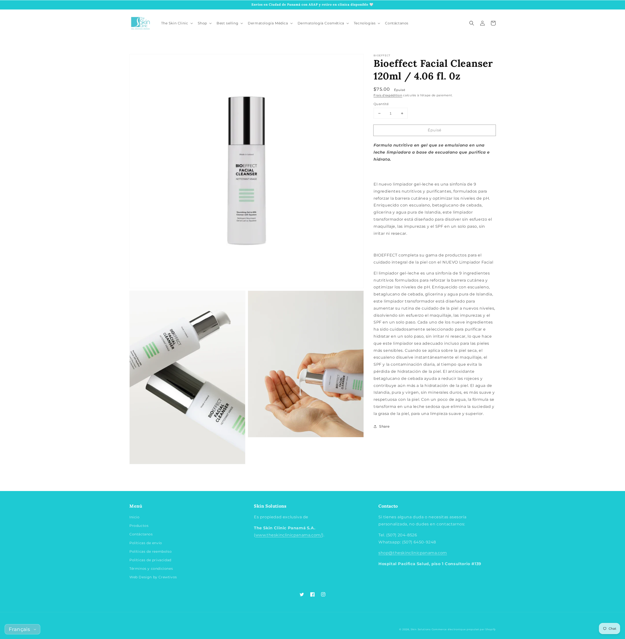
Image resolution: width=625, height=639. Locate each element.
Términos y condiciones (151, 568)
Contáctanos (141, 534)
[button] (471, 23)
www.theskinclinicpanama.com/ (288, 535)
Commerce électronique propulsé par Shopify (464, 629)
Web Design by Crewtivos (153, 577)
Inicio (134, 517)
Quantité (381, 104)
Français (19, 629)
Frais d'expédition (388, 95)
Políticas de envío (145, 543)
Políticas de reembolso (150, 551)
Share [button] (384, 426)
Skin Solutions (421, 629)
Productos (138, 525)
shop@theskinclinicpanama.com (412, 553)
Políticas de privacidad (150, 560)
